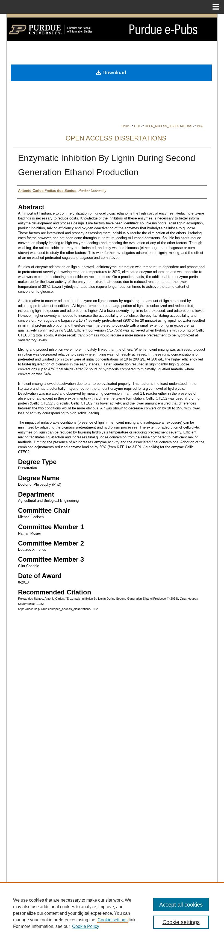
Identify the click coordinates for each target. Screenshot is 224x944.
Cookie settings (113, 919)
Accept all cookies (181, 905)
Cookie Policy (85, 926)
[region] (112, 913)
